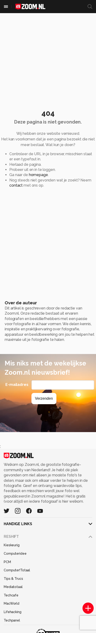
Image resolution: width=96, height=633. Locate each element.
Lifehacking (12, 612)
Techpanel (12, 620)
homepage (38, 175)
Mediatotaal (13, 587)
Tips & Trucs (13, 578)
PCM (7, 562)
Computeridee (15, 553)
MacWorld (11, 603)
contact (16, 185)
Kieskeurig (12, 545)
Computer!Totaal (17, 570)
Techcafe (11, 595)
